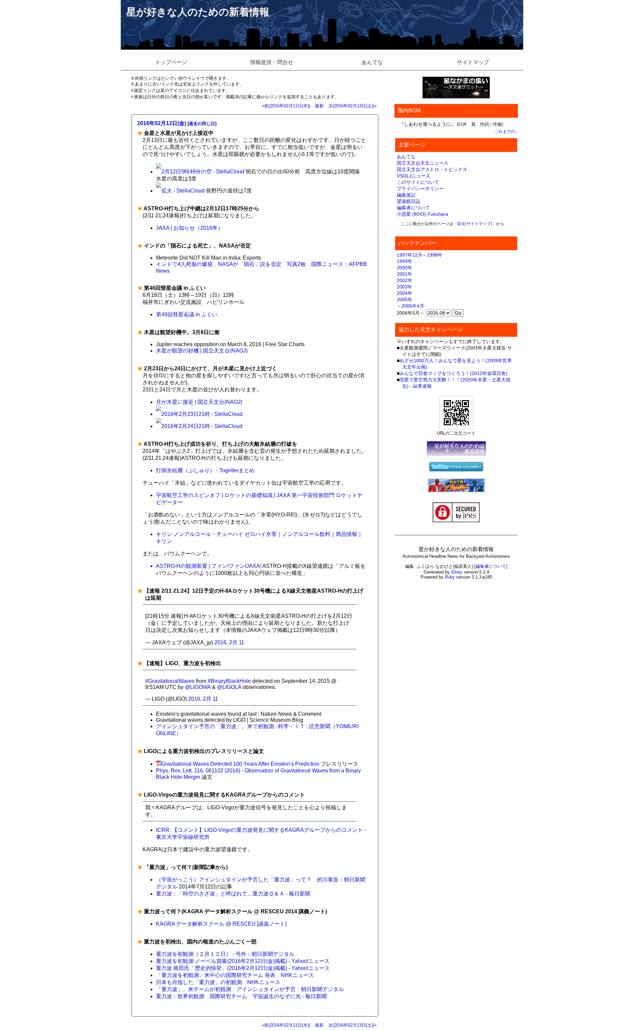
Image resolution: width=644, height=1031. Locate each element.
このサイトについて (418, 182)
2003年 (404, 286)
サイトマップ (473, 62)
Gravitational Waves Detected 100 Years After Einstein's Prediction (240, 764)
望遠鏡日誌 (408, 201)
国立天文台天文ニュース (422, 163)
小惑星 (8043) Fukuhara (422, 214)
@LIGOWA (198, 687)
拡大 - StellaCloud (183, 191)
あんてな (372, 62)
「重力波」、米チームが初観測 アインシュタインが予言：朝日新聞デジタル (250, 989)
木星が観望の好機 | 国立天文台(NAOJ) (202, 351)
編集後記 (406, 195)
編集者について (413, 207)
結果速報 (422, 386)
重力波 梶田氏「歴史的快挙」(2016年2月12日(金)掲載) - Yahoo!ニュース (243, 968)
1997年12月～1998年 (419, 255)
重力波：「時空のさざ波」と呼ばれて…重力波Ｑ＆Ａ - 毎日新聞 (233, 894)
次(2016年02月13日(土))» (352, 105)
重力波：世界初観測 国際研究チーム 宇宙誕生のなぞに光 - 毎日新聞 (241, 996)
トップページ (171, 62)
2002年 (404, 280)
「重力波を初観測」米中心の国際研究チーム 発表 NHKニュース (235, 975)
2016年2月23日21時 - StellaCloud (202, 414)
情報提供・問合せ (271, 62)
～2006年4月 (410, 306)
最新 (319, 105)
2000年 (404, 267)
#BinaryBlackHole (229, 681)
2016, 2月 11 (229, 642)
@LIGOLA (229, 687)
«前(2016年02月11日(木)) (286, 105)
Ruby (450, 577)
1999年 (404, 261)
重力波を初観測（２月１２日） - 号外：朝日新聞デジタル (225, 954)
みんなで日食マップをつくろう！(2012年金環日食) (453, 373)
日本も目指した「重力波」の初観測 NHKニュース (218, 982)
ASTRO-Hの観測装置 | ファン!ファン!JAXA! (208, 566)
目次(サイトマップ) (474, 224)
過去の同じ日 (202, 123)
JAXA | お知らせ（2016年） (189, 228)
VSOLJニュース (413, 175)
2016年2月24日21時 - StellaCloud (202, 426)
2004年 (404, 293)
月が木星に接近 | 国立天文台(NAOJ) (199, 402)
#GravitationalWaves (170, 681)
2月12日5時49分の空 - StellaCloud (202, 171)
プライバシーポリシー (420, 188)
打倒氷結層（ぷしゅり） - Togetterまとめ (205, 470)
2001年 (404, 274)
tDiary (457, 572)
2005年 (404, 299)
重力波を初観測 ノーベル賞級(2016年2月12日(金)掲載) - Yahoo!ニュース (243, 961)
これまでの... (506, 131)
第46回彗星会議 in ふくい (186, 314)
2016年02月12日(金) (161, 123)
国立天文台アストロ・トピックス (432, 169)
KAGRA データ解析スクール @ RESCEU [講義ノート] (221, 924)
